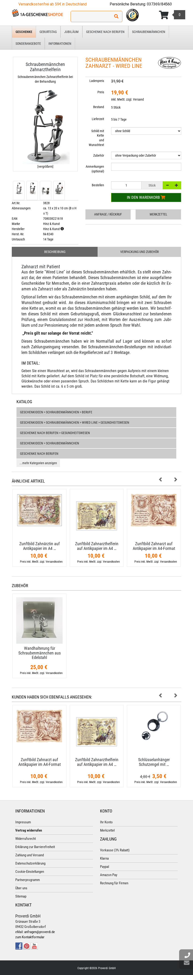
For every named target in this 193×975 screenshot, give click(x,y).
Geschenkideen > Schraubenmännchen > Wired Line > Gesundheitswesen (74, 422)
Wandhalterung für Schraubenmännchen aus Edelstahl (39, 653)
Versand (138, 99)
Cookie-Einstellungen (29, 871)
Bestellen (98, 185)
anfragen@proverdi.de (39, 932)
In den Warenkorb (144, 197)
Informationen (59, 43)
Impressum (23, 822)
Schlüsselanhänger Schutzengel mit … (154, 762)
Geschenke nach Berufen (105, 32)
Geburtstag (48, 32)
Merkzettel (158, 214)
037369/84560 (159, 4)
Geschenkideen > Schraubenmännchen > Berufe (56, 412)
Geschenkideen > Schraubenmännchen (49, 443)
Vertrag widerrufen (28, 830)
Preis (100, 92)
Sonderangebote (28, 43)
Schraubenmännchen (148, 32)
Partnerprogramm (27, 880)
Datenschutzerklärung (30, 863)
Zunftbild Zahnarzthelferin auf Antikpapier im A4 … (96, 546)
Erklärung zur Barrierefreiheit (35, 847)
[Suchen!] (116, 16)
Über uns (21, 888)
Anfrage (108, 214)
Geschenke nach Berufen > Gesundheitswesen (55, 433)
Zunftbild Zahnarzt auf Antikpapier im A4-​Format (154, 546)
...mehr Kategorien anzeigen (38, 463)
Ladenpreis (96, 81)
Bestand (98, 107)
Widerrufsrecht (25, 839)
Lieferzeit (98, 119)
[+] (176, 185)
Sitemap (20, 896)
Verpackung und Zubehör (139, 252)
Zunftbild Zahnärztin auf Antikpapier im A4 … (39, 546)
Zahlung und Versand (29, 855)
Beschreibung (54, 252)
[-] (167, 185)
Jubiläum (71, 32)
